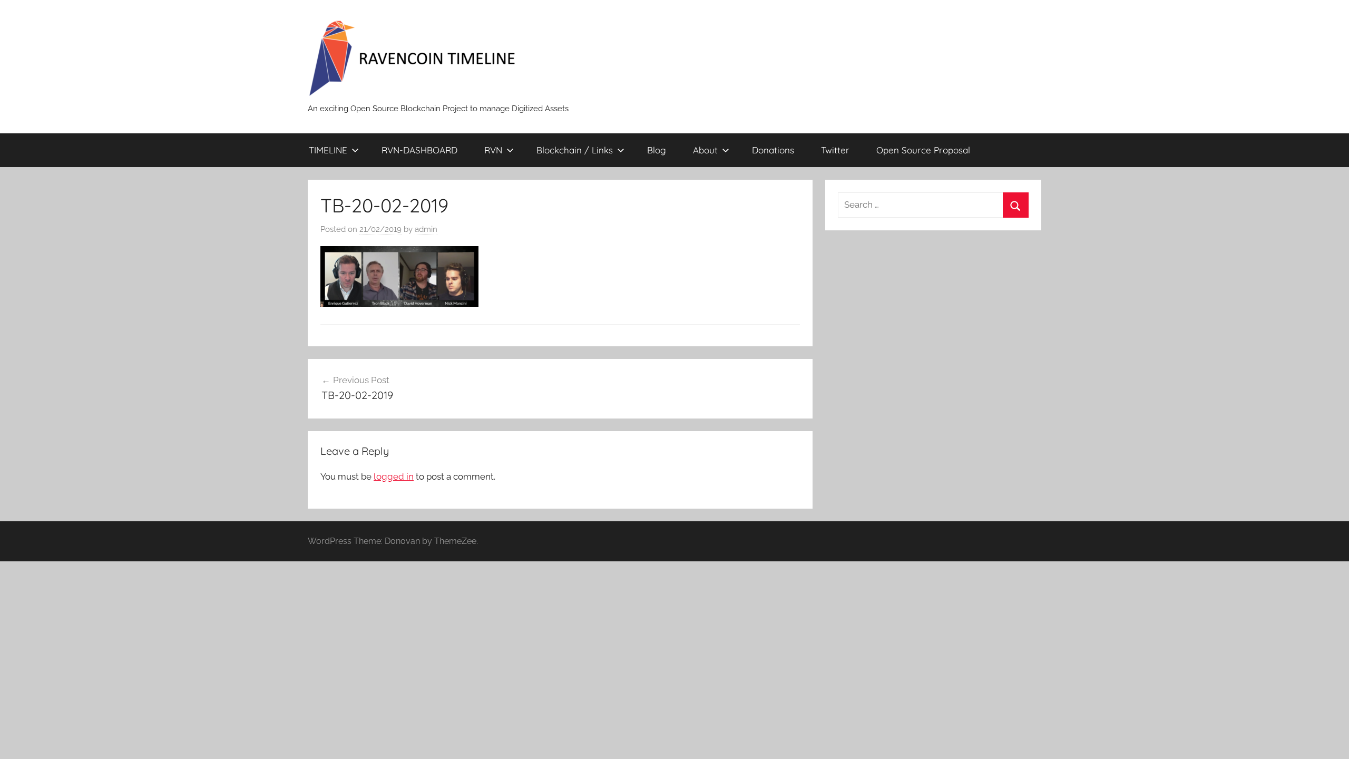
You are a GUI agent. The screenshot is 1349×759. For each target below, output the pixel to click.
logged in (394, 476)
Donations (773, 149)
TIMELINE (328, 149)
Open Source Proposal (923, 149)
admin (426, 229)
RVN (493, 149)
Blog (656, 149)
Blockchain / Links (574, 149)
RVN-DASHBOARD (419, 149)
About (705, 149)
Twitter (835, 149)
